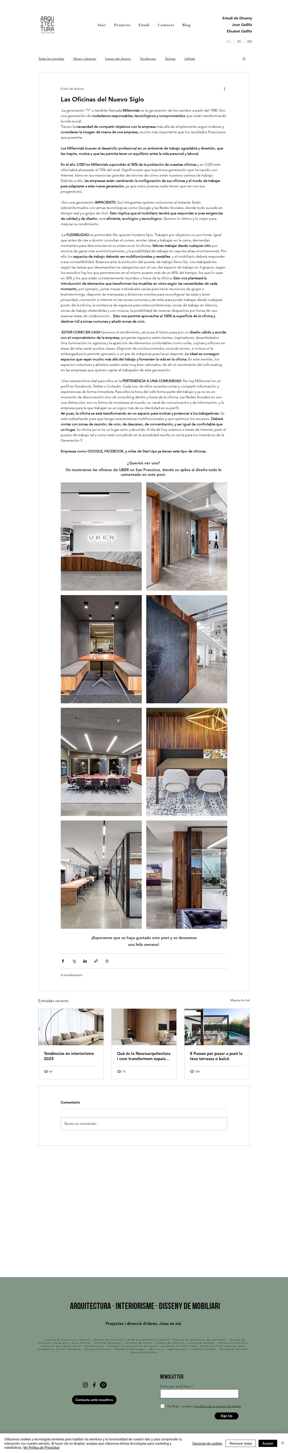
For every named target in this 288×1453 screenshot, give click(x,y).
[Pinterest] (103, 1385)
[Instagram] (85, 1385)
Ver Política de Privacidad (41, 1447)
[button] (244, 58)
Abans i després (84, 59)
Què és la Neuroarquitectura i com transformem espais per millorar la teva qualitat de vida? (144, 1056)
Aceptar (267, 1443)
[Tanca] (282, 1443)
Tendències (148, 59)
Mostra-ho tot (240, 1000)
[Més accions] (224, 88)
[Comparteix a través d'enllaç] (96, 961)
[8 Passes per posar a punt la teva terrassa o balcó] (217, 1027)
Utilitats (189, 59)
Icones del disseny (118, 59)
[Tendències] (71, 1027)
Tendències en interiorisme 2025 (69, 1056)
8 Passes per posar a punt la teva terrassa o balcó (216, 1056)
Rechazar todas (241, 1443)
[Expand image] (101, 536)
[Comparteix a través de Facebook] (63, 961)
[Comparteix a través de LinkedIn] (85, 961)
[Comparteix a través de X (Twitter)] (74, 961)
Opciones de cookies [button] (207, 1443)
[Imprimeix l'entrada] (107, 961)
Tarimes (170, 59)
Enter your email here (175, 1386)
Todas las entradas (51, 59)
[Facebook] (94, 1385)
